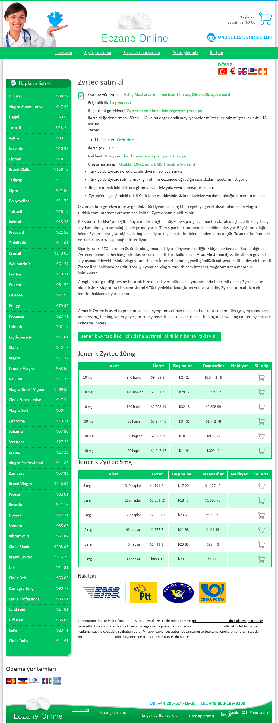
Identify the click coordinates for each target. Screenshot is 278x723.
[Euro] (232, 70)
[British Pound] (242, 70)
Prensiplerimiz (185, 53)
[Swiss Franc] (262, 70)
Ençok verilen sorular (141, 53)
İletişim (216, 53)
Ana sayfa (63, 53)
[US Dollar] (252, 70)
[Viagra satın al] (135, 15)
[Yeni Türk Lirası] (222, 70)
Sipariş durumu (97, 53)
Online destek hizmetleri (245, 37)
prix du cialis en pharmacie (227, 621)
